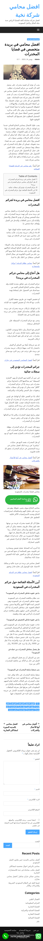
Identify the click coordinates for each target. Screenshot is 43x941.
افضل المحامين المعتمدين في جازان (18, 360)
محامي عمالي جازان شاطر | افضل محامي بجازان (23, 877)
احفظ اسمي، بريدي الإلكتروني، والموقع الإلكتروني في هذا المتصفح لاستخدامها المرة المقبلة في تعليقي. (22, 822)
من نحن (36, 930)
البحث (37, 841)
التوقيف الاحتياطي (30, 703)
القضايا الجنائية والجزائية (33, 39)
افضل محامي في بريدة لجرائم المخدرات (22, 179)
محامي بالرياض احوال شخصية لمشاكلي (24, 866)
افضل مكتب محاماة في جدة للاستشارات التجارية (24, 871)
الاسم (37, 789)
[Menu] (38, 30)
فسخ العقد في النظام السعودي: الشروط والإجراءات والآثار (24, 884)
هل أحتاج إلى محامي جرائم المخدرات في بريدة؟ (21, 183)
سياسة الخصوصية (10, 930)
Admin (37, 59)
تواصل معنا (20, 933)
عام (38, 921)
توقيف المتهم (30, 707)
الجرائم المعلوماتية (32, 903)
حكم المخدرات (14, 707)
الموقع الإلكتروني (34, 810)
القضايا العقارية (34, 914)
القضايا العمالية (34, 918)
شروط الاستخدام (25, 930)
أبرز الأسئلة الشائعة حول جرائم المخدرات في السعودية (20, 191)
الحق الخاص (21, 703)
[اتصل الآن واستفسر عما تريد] (5, 936)
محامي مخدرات (13, 710)
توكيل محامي (22, 707)
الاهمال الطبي (34, 899)
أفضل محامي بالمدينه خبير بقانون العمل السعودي (24, 861)
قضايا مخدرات (22, 710)
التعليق (37, 759)
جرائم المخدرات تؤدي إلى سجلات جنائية (22, 187)
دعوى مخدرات (30, 710)
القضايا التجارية (34, 906)
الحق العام (13, 703)
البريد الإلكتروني (33, 799)
